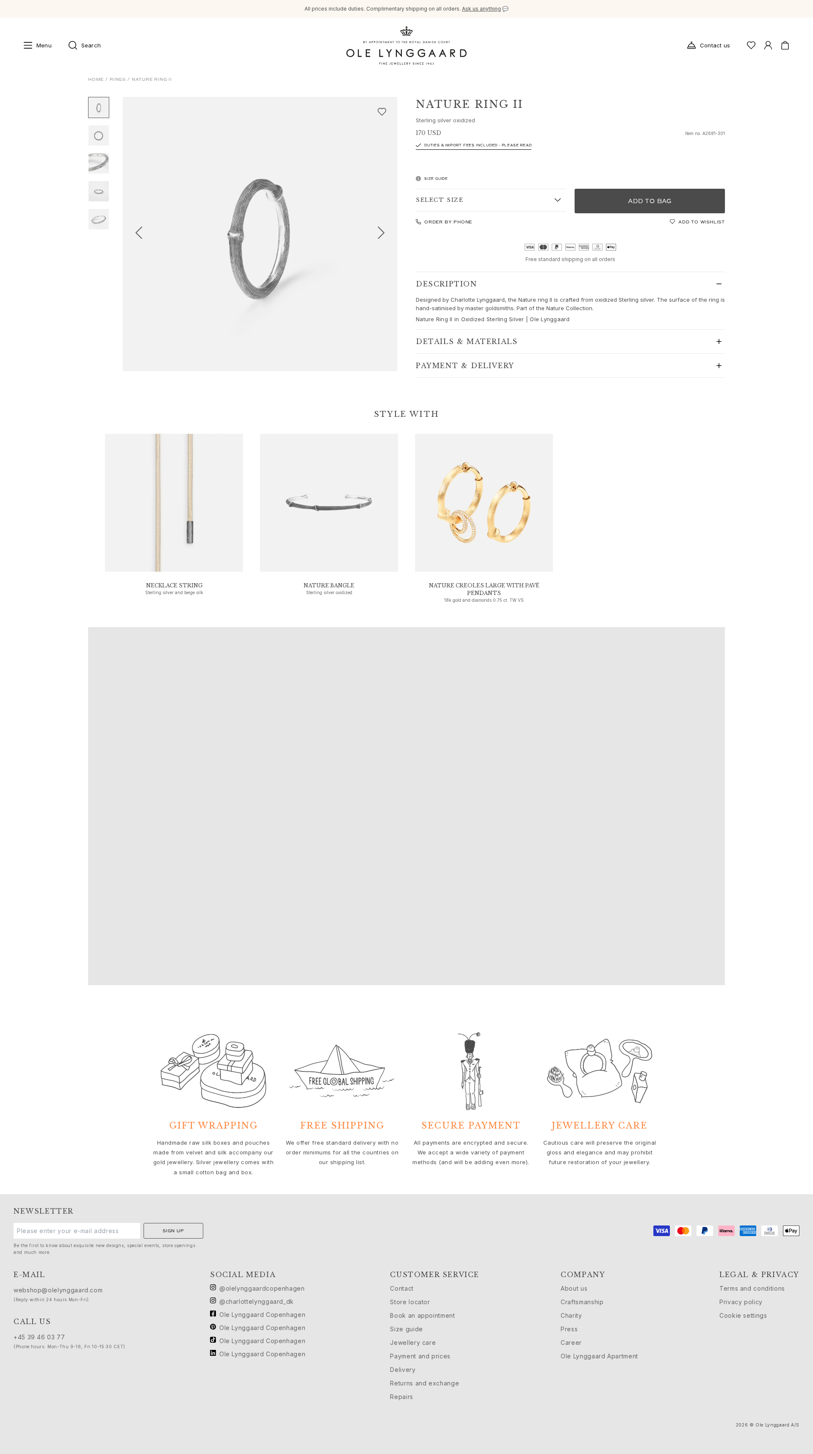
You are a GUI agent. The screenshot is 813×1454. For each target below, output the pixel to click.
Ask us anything (481, 9)
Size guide (406, 1329)
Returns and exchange (424, 1383)
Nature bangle (329, 585)
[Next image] (384, 234)
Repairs (401, 1396)
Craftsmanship (582, 1301)
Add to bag (650, 201)
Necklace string (174, 585)
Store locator (410, 1301)
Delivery (402, 1369)
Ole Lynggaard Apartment (599, 1356)
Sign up (173, 1231)
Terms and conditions (752, 1288)
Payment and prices (420, 1356)
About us (574, 1288)
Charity (571, 1315)
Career (571, 1342)
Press (569, 1329)
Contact (401, 1288)
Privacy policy (741, 1301)
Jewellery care (413, 1342)
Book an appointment (422, 1315)
